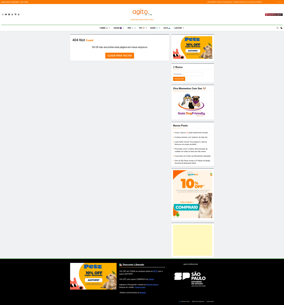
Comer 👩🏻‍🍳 (104, 28)
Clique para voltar (119, 55)
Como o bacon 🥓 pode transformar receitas (191, 133)
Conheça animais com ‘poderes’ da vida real (191, 137)
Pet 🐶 (142, 28)
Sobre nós (210, 301)
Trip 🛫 (130, 28)
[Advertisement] (192, 240)
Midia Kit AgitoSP (198, 301)
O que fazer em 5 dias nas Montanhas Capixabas (193, 156)
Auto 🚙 (167, 28)
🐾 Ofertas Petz (184, 301)
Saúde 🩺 (154, 28)
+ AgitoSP (178, 28)
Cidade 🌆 (117, 28)
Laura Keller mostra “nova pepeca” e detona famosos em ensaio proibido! (234, 2)
